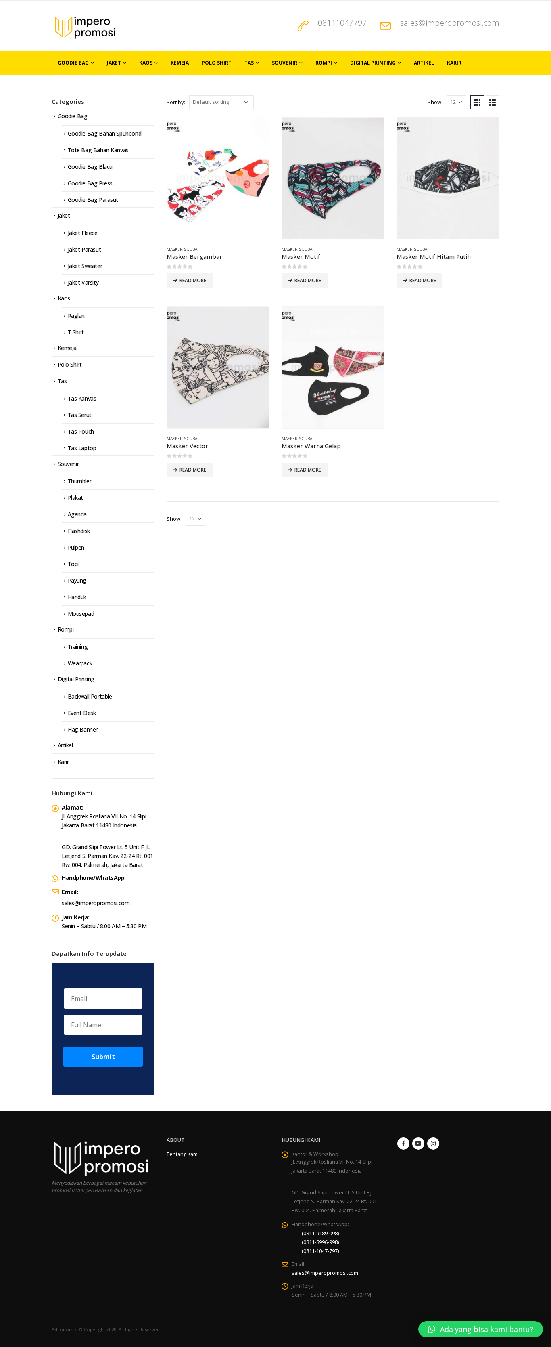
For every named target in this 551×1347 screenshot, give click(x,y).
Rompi (323, 62)
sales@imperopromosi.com (449, 22)
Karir (454, 62)
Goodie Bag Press (90, 183)
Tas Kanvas (82, 398)
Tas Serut (80, 415)
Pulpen (76, 547)
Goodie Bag (73, 62)
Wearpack (80, 663)
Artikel (424, 62)
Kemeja (180, 62)
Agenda (77, 514)
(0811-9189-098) (320, 1233)
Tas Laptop (82, 448)
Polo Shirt (217, 62)
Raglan (76, 315)
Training (78, 646)
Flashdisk (79, 531)
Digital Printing (373, 62)
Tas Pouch (81, 431)
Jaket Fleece (83, 233)
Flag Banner (83, 729)
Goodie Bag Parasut (93, 200)
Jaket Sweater (85, 266)
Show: (435, 102)
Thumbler (80, 481)
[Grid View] (477, 102)
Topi (73, 564)
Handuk (77, 597)
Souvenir (284, 62)
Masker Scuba (182, 249)
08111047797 (342, 22)
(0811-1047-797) (320, 1251)
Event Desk (82, 713)
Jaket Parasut (84, 249)
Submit (103, 1056)
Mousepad (81, 613)
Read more (192, 280)
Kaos (145, 62)
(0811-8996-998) (320, 1242)
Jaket (114, 62)
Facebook (403, 1143)
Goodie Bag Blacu (90, 166)
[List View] (492, 102)
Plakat (75, 497)
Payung (77, 580)
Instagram (433, 1143)
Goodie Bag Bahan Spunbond (105, 133)
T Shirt (76, 332)
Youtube (418, 1143)
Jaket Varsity (83, 282)
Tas (249, 62)
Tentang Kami (183, 1154)
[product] (218, 178)
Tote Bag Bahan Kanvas (98, 150)
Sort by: (176, 102)
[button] (480, 1329)
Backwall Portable (90, 696)
